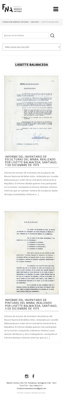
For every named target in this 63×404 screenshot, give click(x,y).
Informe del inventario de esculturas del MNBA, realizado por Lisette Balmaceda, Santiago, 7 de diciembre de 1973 (31, 161)
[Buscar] (52, 35)
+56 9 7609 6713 (35, 386)
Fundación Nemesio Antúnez (12, 11)
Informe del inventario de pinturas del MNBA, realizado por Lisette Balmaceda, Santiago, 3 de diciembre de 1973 (31, 304)
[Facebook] (33, 376)
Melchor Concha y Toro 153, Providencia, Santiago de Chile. (29, 383)
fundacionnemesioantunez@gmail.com (31, 388)
